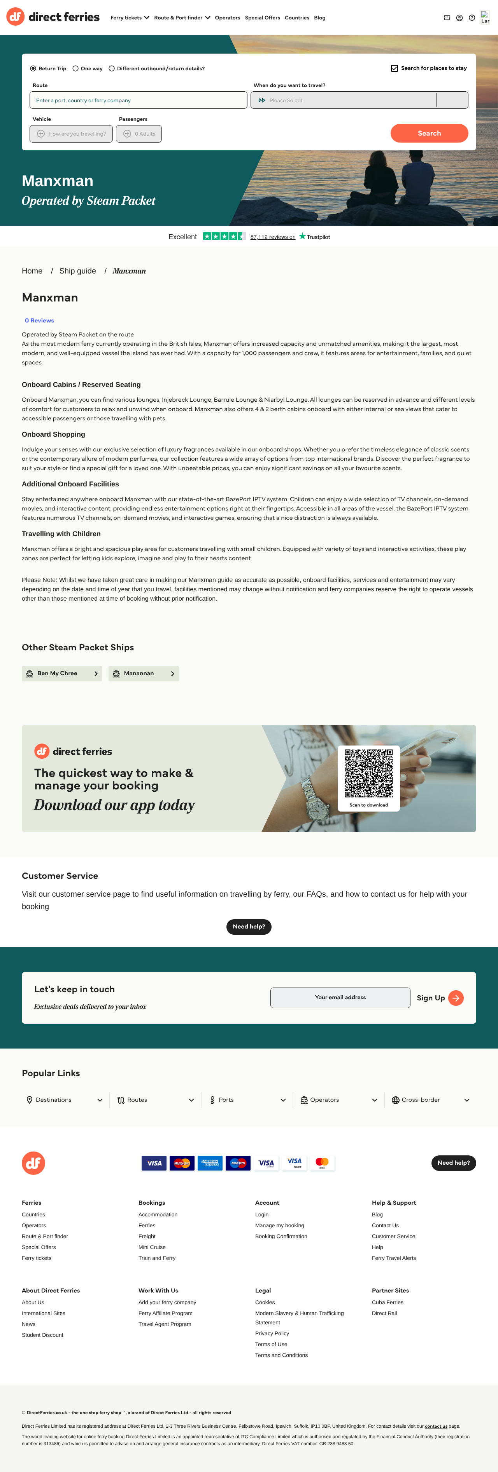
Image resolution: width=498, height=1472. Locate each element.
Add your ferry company (167, 1302)
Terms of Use (271, 1344)
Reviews (39, 321)
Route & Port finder (45, 1236)
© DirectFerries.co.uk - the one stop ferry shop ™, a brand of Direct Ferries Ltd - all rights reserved (126, 1412)
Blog (320, 17)
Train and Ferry (157, 1258)
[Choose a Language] (485, 17)
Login (261, 1214)
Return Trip (52, 68)
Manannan (139, 673)
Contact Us (385, 1225)
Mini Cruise (152, 1247)
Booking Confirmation (281, 1236)
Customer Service (393, 1236)
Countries (297, 17)
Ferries (147, 1225)
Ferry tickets (36, 1258)
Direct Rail (384, 1313)
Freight (147, 1236)
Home (32, 271)
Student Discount (42, 1335)
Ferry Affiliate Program (166, 1313)
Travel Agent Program (165, 1324)
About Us (33, 1302)
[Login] (459, 17)
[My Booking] (447, 17)
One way (92, 68)
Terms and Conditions (281, 1355)
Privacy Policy (272, 1333)
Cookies (265, 1302)
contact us (436, 1426)
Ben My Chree (57, 673)
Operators (227, 17)
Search (429, 133)
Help (377, 1247)
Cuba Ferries (387, 1302)
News (28, 1324)
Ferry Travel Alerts (394, 1258)
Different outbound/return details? (161, 68)
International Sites (43, 1313)
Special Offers (262, 17)
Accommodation (158, 1214)
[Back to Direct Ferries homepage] (53, 17)
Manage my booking (279, 1225)
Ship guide (77, 271)
